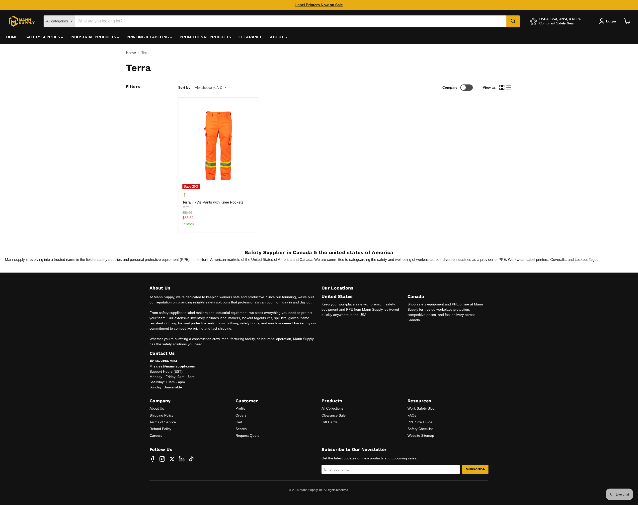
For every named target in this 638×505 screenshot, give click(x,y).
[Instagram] (162, 459)
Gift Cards (329, 422)
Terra (185, 207)
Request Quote (247, 435)
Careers (156, 435)
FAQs (411, 415)
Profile (240, 408)
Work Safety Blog (421, 408)
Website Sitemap (420, 435)
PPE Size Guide (419, 422)
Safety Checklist (420, 429)
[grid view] (501, 87)
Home (131, 53)
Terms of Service (163, 422)
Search (241, 429)
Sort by (184, 87)
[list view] (508, 87)
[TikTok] (191, 459)
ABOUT (277, 37)
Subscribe (475, 469)
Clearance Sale (333, 415)
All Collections (332, 408)
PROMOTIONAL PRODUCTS (205, 37)
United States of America (271, 259)
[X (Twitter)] (172, 459)
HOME (12, 37)
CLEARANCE (250, 37)
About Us (157, 408)
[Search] (513, 21)
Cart (239, 422)
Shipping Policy (161, 415)
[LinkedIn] (182, 459)
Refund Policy (160, 429)
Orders (241, 415)
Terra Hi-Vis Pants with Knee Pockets (212, 202)
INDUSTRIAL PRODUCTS (94, 37)
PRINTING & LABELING (148, 37)
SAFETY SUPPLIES (43, 37)
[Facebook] (153, 459)
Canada (306, 259)
